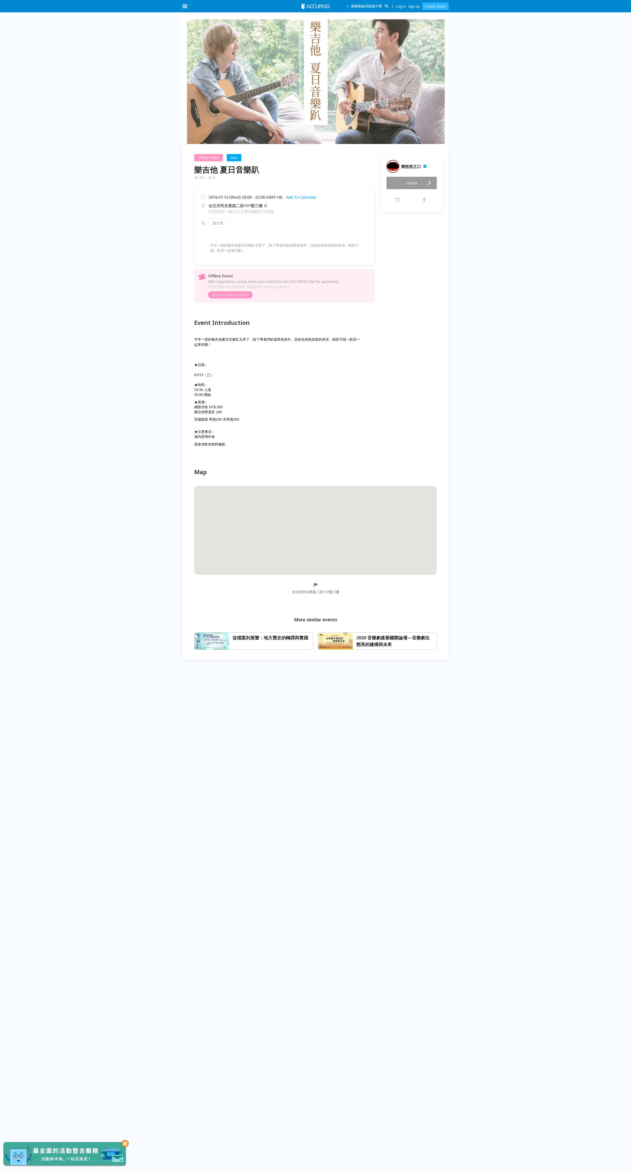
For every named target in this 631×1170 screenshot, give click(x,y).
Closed (411, 183)
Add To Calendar (301, 197)
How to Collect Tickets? (230, 294)
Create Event (435, 6)
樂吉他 (218, 223)
